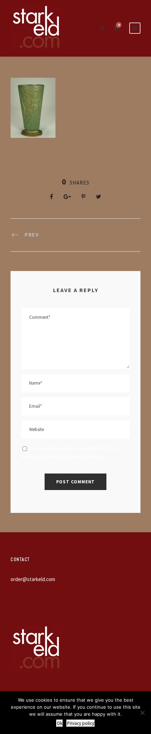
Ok (59, 723)
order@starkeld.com (33, 579)
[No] (142, 712)
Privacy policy (80, 723)
